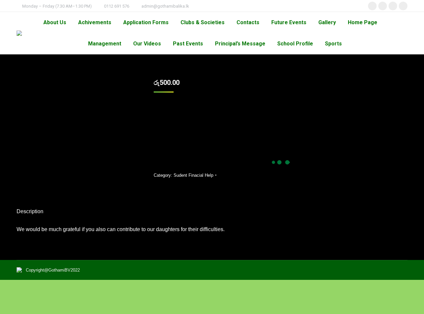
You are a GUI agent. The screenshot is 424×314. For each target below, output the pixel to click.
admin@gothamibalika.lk (165, 6)
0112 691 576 (116, 6)
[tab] (30, 208)
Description (30, 211)
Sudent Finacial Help (193, 175)
